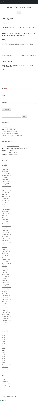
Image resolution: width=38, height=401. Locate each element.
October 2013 (5, 318)
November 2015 (6, 287)
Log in (3, 379)
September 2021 (6, 226)
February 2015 (6, 295)
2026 (3, 360)
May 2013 (4, 323)
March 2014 (5, 310)
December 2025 (6, 173)
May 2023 (4, 203)
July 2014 (4, 301)
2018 (3, 344)
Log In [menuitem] (2, 2)
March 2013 (5, 325)
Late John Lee (7, 55)
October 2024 (5, 188)
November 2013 (6, 316)
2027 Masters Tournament (9, 129)
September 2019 (6, 243)
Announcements (6, 365)
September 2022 (6, 213)
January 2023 (5, 211)
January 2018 (5, 261)
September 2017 (6, 264)
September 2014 (6, 299)
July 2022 (4, 215)
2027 (3, 362)
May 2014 (4, 306)
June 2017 (4, 266)
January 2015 (5, 297)
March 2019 (5, 249)
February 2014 (6, 312)
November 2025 (6, 175)
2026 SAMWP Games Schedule (10, 133)
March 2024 (5, 194)
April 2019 (4, 247)
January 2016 (5, 285)
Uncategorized (19, 44)
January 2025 (5, 184)
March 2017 (5, 270)
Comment (5, 69)
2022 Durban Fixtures (29, 55)
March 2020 (5, 236)
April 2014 (4, 308)
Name (4, 88)
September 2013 (6, 320)
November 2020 (6, 234)
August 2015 (5, 289)
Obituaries (5, 367)
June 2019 (4, 245)
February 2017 (6, 272)
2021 (3, 350)
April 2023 (4, 205)
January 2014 (5, 314)
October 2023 (5, 198)
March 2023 (5, 207)
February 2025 (6, 182)
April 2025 (4, 177)
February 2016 (6, 283)
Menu (19, 12)
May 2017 (4, 268)
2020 (3, 348)
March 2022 (5, 219)
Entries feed (5, 381)
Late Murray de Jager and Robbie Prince (12, 135)
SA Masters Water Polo (19, 7)
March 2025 (5, 179)
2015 (3, 337)
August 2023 (5, 200)
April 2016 (4, 278)
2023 (3, 354)
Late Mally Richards (7, 127)
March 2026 (5, 169)
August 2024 (5, 192)
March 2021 (5, 230)
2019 (3, 346)
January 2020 (5, 240)
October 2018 (5, 255)
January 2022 (5, 222)
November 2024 (6, 186)
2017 (3, 341)
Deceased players (12, 152)
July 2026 (4, 165)
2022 (3, 352)
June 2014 (4, 304)
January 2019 (5, 253)
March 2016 (5, 280)
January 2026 (5, 171)
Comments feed (6, 384)
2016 (3, 339)
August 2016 (5, 276)
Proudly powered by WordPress (9, 396)
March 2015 (5, 293)
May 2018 (4, 257)
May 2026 (4, 167)
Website (4, 102)
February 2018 (6, 259)
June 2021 (4, 228)
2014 (3, 335)
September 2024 (6, 190)
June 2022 (4, 217)
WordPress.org (6, 386)
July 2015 (4, 291)
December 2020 (6, 232)
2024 (3, 356)
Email (4, 95)
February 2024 (6, 196)
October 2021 (5, 224)
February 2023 (6, 209)
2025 (3, 358)
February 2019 (6, 251)
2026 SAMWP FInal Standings (9, 131)
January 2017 (5, 274)
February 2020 (6, 238)
